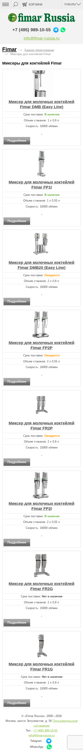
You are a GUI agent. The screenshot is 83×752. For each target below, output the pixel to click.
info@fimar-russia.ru (42, 38)
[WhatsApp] (63, 30)
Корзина (35, 4)
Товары (70, 4)
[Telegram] (56, 30)
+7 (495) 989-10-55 (31, 30)
